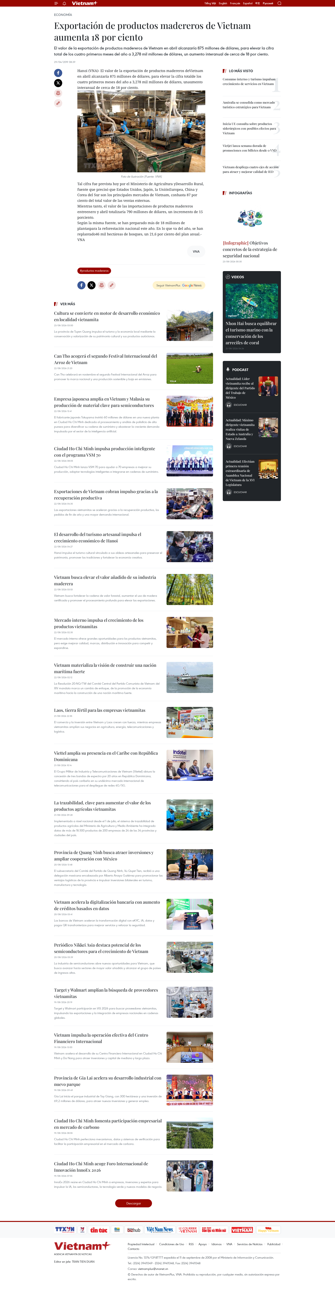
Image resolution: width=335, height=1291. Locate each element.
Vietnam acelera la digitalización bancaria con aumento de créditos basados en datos (107, 905)
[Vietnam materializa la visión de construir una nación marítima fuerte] (190, 677)
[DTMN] (214, 1230)
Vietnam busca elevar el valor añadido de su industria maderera (105, 580)
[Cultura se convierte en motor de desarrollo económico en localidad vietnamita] (190, 325)
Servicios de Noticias (249, 1244)
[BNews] (117, 1230)
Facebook (58, 73)
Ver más (67, 304)
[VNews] (82, 1230)
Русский (268, 3)
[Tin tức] (99, 1230)
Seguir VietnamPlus (168, 285)
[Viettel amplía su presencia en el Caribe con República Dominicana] (190, 765)
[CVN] (188, 1230)
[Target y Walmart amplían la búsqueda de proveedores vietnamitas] (190, 1002)
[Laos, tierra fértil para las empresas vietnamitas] (190, 722)
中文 (257, 3)
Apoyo (203, 1244)
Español (247, 3)
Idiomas (217, 1244)
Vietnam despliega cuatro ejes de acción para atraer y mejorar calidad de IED (251, 169)
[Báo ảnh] (242, 1230)
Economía (63, 15)
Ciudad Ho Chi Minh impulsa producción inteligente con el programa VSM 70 (104, 452)
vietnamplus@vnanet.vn (153, 1269)
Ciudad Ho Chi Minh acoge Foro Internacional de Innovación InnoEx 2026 (101, 1167)
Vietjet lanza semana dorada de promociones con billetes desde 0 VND (250, 148)
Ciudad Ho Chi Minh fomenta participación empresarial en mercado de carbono (108, 1124)
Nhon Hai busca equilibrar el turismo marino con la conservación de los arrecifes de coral (251, 332)
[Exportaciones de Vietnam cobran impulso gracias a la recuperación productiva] (190, 503)
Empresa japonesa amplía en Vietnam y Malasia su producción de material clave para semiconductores (104, 402)
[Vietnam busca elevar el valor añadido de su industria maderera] (190, 589)
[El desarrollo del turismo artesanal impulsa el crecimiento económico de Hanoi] (190, 546)
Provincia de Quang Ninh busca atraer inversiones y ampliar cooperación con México (103, 855)
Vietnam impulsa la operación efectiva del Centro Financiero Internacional (101, 1038)
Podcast (240, 369)
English (223, 3)
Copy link (58, 103)
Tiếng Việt (210, 3)
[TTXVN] (65, 1230)
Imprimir (58, 93)
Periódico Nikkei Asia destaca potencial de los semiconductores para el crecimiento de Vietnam (101, 948)
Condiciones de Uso (171, 1244)
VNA (229, 1244)
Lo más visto (241, 70)
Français (235, 3)
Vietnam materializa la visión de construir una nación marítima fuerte (105, 668)
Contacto (133, 1249)
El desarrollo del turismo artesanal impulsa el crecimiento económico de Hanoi (97, 537)
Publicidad (273, 1244)
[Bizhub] (133, 1230)
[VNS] (159, 1230)
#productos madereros (94, 270)
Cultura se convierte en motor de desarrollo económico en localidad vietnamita (107, 316)
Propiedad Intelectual (141, 1244)
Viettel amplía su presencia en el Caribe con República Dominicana (106, 756)
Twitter (58, 83)
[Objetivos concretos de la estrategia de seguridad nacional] (252, 218)
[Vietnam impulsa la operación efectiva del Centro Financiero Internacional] (190, 1047)
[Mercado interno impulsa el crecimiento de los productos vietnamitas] (190, 632)
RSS (191, 1244)
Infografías (240, 193)
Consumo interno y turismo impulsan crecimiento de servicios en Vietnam (249, 81)
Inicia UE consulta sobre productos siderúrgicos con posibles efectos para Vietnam (249, 128)
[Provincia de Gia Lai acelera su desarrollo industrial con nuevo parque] (190, 1090)
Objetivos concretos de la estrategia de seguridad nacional (250, 249)
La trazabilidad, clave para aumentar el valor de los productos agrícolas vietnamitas (102, 806)
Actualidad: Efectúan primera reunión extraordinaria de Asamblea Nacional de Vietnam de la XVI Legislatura (240, 473)
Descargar (133, 1203)
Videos (237, 277)
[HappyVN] (268, 1230)
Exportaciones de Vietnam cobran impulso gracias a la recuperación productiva (106, 494)
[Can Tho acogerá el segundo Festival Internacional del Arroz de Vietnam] (190, 368)
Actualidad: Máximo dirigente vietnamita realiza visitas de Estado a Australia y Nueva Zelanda (240, 429)
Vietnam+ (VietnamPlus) (84, 3)
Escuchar (240, 405)
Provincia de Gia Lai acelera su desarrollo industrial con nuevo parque (107, 1081)
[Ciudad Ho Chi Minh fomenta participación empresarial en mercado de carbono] (190, 1133)
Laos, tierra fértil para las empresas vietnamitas (99, 710)
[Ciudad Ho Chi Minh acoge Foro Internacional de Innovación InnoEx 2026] (190, 1175)
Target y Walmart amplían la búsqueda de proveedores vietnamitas (106, 993)
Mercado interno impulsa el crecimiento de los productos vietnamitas (98, 623)
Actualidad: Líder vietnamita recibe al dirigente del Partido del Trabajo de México (240, 388)
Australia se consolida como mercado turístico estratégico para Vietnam (249, 104)
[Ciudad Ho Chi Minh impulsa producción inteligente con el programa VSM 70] (190, 460)
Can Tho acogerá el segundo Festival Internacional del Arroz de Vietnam (105, 359)
